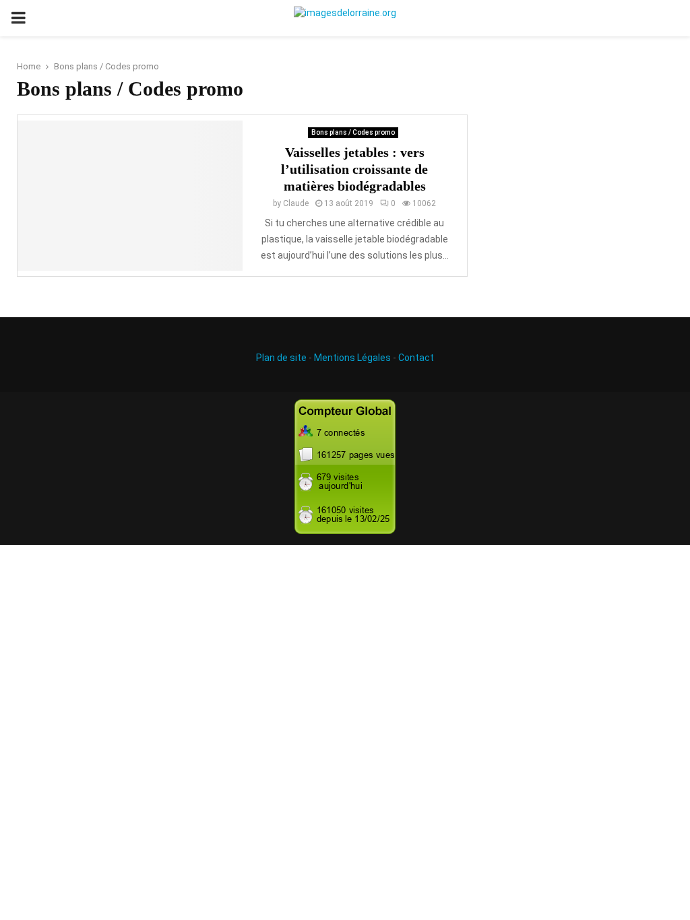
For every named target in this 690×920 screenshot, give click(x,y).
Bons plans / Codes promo (353, 132)
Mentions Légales (352, 357)
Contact (416, 357)
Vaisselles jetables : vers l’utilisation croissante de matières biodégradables (354, 169)
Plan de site (281, 357)
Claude (296, 203)
